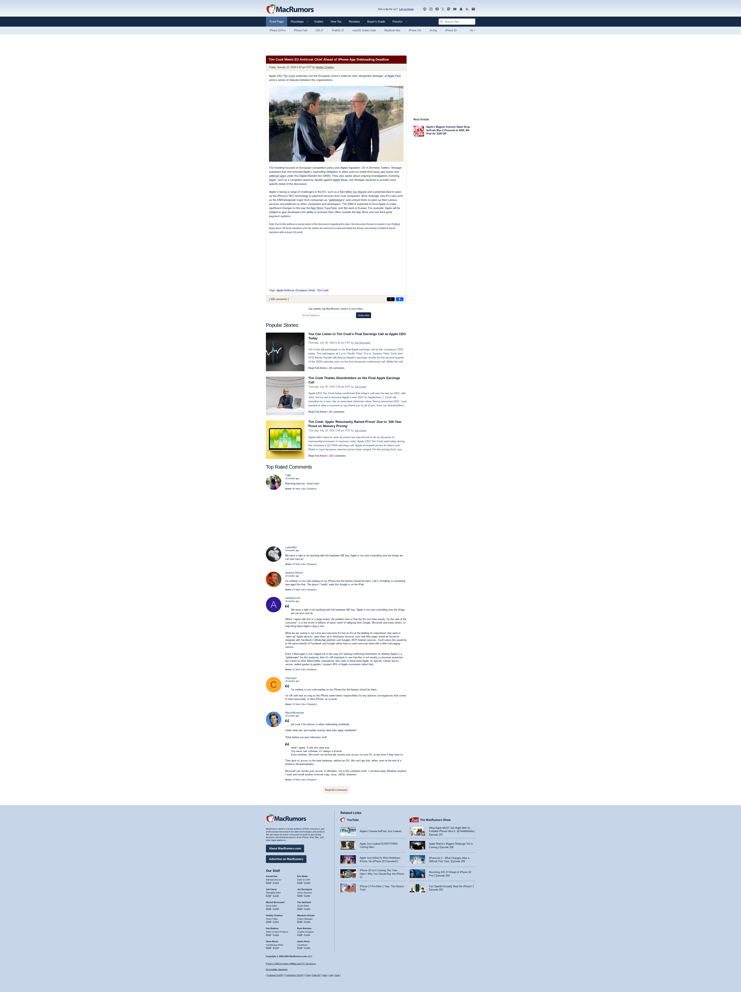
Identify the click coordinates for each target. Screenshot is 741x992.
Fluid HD (316, 975)
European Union (305, 290)
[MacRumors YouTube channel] (455, 9)
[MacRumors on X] (442, 9)
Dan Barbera (272, 928)
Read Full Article (317, 368)
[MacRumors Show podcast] (425, 9)
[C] (273, 691)
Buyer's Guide (376, 21)
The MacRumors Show (435, 819)
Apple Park (394, 75)
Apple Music (340, 179)
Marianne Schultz (306, 915)
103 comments (337, 455)
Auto (325, 975)
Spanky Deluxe (294, 572)
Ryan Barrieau (304, 928)
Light (331, 975)
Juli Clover (360, 386)
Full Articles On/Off (294, 975)
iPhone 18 (451, 30)
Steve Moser (272, 941)
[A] (273, 611)
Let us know (406, 9)
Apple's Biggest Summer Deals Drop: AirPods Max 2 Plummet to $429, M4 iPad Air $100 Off (448, 130)
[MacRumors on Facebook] (437, 9)
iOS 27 (319, 30)
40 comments (336, 368)
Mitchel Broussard (275, 902)
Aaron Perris (303, 941)
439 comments (279, 299)
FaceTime (331, 208)
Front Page (276, 21)
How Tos (336, 21)
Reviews (354, 21)
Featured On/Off (275, 975)
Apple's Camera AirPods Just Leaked (380, 831)
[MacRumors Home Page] (290, 9)
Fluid (308, 975)
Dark (337, 975)
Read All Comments (336, 789)
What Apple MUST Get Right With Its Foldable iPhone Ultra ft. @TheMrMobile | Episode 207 (452, 831)
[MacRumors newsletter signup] (473, 9)
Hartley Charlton (325, 67)
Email (268, 882)
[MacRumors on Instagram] (431, 9)
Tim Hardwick (304, 902)
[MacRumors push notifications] (461, 9)
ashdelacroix (292, 598)
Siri (346, 208)
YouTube (353, 819)
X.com (276, 882)
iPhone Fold (300, 30)
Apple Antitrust (285, 290)
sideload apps (277, 175)
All (472, 30)
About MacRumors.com (285, 848)
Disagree (311, 489)
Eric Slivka (302, 876)
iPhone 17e (415, 30)
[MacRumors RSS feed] (467, 9)
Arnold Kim (271, 876)
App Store (317, 208)
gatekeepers (336, 199)
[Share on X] (391, 299)
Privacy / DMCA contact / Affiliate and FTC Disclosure (291, 963)
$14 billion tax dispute (353, 191)
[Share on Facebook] (399, 299)
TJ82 (288, 475)
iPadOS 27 (338, 30)
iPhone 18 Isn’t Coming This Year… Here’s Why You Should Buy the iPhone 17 (382, 874)
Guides (318, 21)
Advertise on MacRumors (286, 859)
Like (304, 489)
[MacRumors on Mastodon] (449, 9)
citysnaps (291, 678)
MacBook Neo (392, 30)
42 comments (336, 411)
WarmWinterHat (294, 712)
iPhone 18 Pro (277, 30)
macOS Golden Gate (364, 30)
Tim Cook (289, 75)
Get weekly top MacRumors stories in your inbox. (336, 308)
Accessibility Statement (277, 969)
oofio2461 (291, 547)
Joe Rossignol (362, 342)
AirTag (433, 30)
